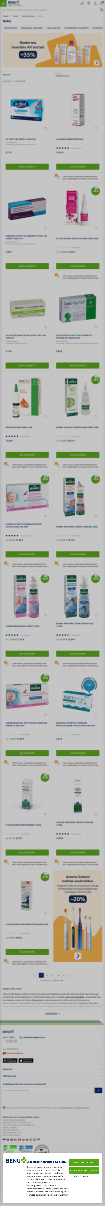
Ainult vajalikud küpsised (83, 1170)
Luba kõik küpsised (84, 1162)
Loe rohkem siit (60, 1195)
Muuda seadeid (81, 1177)
